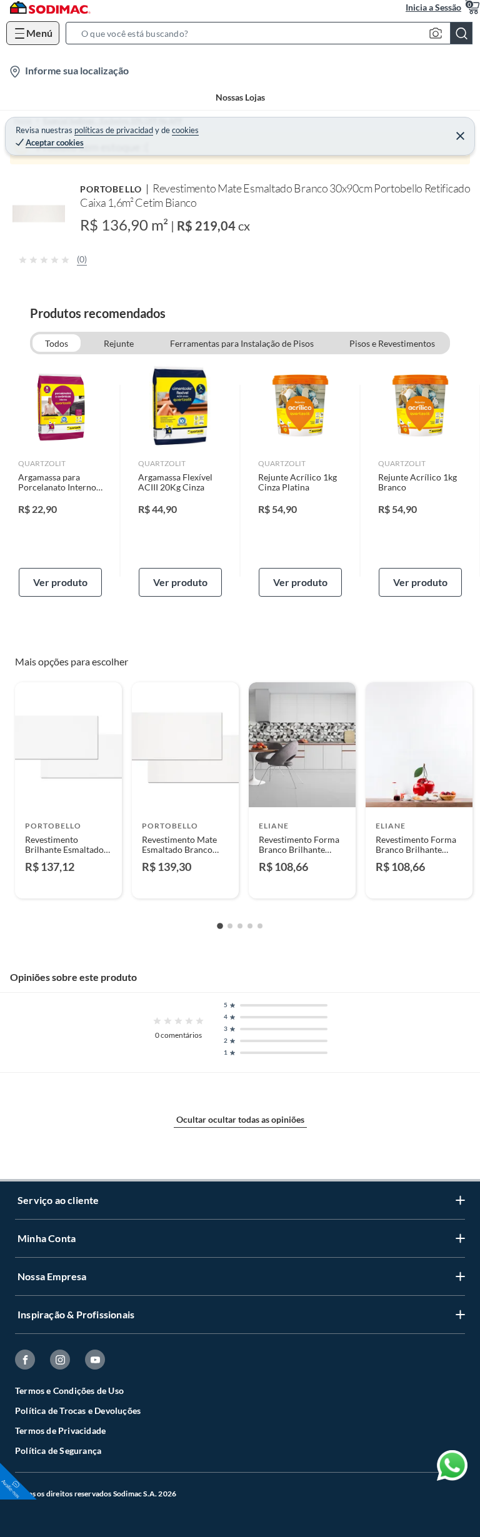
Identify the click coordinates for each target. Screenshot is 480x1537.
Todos (56, 343)
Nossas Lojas (240, 97)
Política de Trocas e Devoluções (78, 1410)
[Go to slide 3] (240, 925)
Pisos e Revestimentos (392, 343)
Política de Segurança (58, 1450)
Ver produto (60, 582)
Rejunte (119, 343)
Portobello (111, 189)
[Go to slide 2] (230, 925)
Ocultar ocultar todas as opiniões (240, 1119)
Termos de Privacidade (60, 1430)
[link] (60, 480)
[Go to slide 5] (260, 925)
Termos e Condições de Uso (69, 1390)
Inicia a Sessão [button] (433, 7)
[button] (273, 33)
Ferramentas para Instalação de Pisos (242, 343)
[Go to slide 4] (250, 925)
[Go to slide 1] (220, 926)
